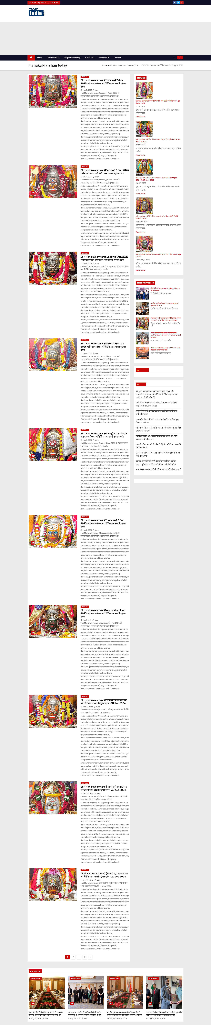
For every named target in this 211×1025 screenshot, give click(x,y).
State (142, 384)
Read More (140, 117)
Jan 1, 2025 (87, 620)
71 (84, 957)
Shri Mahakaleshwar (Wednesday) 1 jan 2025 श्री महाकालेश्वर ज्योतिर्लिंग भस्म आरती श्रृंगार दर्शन (103, 613)
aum (97, 90)
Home (39, 58)
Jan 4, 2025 (87, 353)
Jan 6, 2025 (87, 177)
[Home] (31, 58)
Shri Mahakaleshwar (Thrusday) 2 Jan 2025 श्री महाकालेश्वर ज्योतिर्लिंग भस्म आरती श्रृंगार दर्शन (103, 523)
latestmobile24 (53, 58)
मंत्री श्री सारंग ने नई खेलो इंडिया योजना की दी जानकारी (158, 469)
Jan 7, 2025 (87, 90)
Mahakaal (85, 76)
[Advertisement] (105, 38)
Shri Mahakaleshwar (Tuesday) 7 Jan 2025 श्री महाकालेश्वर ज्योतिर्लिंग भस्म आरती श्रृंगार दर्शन (103, 83)
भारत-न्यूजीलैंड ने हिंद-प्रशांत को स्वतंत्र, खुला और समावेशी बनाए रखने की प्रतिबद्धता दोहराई (164, 1013)
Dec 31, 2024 (88, 707)
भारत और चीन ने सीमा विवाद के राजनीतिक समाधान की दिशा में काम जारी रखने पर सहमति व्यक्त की (46, 1013)
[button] (174, 57)
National (143, 370)
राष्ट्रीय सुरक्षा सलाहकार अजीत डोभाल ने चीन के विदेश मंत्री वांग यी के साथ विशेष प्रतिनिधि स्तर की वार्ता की (124, 1015)
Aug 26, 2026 (36, 1018)
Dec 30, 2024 (88, 793)
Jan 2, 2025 (87, 530)
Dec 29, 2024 (88, 880)
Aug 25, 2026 (75, 1018)
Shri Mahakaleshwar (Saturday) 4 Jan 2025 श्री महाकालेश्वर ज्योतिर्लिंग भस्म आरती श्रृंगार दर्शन (103, 346)
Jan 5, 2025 (87, 263)
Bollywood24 (104, 58)
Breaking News (36, 978)
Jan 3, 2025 (87, 440)
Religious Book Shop (73, 58)
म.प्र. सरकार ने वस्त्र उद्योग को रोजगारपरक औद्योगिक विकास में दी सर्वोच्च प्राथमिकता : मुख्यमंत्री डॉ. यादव (166, 335)
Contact (117, 58)
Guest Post (89, 58)
